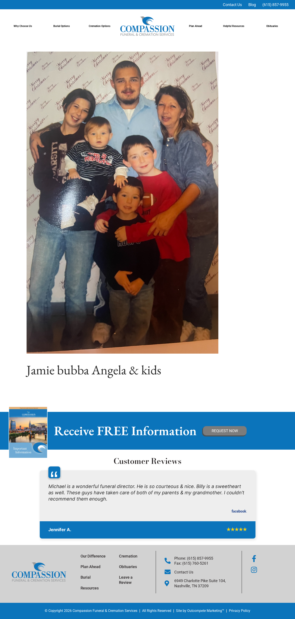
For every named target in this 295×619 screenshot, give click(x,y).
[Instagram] (254, 578)
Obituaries (272, 26)
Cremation (128, 564)
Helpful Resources (233, 26)
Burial (86, 585)
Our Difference (93, 564)
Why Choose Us (23, 26)
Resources (90, 596)
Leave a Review (126, 588)
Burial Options (61, 26)
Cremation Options (99, 26)
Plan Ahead (195, 26)
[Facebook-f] (254, 566)
